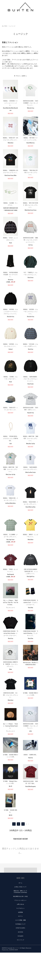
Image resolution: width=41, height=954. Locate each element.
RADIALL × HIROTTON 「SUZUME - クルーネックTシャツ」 (10, 469)
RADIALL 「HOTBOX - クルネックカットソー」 (10, 345)
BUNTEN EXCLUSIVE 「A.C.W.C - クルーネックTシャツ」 (10, 695)
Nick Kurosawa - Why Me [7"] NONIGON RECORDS (30, 663)
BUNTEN (17, 948)
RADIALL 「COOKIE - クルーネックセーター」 (11, 378)
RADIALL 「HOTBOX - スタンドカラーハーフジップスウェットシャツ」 (10, 311)
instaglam (20, 936)
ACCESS (20, 932)
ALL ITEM (4, 26)
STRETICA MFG (20, 928)
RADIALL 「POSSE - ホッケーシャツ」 (10, 570)
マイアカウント (20, 908)
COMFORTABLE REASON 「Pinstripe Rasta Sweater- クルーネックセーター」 (10, 633)
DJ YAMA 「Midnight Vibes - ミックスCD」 (10, 782)
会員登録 (20, 912)
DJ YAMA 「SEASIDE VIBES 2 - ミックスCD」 (10, 756)
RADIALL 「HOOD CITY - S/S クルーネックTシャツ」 (10, 139)
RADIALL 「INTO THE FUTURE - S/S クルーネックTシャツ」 (30, 205)
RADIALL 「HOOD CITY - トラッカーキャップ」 (10, 408)
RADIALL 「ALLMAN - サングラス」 (10, 204)
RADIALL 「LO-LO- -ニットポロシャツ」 (10, 239)
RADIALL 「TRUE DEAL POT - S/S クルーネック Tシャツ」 (30, 172)
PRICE (18, 76)
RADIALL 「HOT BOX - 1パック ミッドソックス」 (30, 139)
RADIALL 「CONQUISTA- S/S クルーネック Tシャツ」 (10, 171)
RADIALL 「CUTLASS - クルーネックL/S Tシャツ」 (30, 345)
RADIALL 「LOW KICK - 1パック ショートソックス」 (10, 103)
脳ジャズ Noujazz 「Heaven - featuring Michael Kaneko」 (10, 726)
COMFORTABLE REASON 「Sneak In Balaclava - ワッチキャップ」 (30, 633)
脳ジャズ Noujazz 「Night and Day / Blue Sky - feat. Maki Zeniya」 (10, 602)
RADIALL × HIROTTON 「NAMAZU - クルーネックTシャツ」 (30, 438)
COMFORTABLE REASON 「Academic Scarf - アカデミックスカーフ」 (30, 602)
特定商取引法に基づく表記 (20, 896)
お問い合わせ (20, 904)
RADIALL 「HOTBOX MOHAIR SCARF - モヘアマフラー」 (10, 274)
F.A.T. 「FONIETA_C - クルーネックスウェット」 (31, 273)
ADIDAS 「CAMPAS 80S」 (30, 755)
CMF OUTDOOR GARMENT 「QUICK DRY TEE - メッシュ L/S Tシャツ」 (30, 571)
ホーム (20, 882)
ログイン (20, 916)
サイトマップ (20, 939)
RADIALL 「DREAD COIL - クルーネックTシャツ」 (10, 499)
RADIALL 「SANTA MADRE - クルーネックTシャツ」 (30, 468)
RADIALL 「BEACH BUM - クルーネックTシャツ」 (30, 503)
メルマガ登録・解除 (20, 920)
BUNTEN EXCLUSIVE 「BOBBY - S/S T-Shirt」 (30, 782)
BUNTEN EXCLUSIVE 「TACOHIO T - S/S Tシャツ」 (30, 408)
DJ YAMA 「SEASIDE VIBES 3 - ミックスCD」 (30, 694)
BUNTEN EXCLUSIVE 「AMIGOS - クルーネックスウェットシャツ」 (30, 240)
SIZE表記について (20, 924)
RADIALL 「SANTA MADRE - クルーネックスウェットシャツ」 (30, 379)
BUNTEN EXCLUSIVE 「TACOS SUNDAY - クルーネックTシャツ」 (30, 103)
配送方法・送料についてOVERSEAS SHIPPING (20, 891)
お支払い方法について (20, 886)
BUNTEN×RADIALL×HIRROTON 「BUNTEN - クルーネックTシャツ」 (10, 664)
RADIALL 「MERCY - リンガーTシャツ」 (30, 535)
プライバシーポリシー (20, 900)
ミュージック (12, 26)
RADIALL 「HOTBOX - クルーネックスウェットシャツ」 (30, 311)
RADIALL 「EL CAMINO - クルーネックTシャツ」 (10, 535)
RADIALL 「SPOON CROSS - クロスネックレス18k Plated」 (10, 438)
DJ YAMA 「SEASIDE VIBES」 (10, 811)
